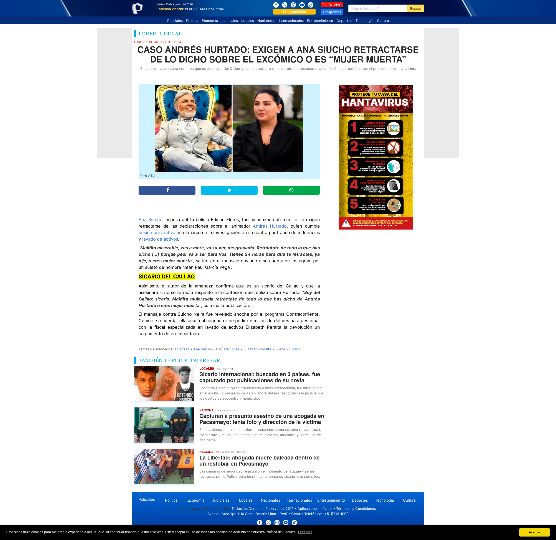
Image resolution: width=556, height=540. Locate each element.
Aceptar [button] (534, 532)
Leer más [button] (305, 532)
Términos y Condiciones (356, 508)
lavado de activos (160, 239)
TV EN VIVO (332, 5)
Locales (247, 20)
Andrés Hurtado (270, 226)
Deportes (344, 20)
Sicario (295, 349)
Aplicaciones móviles (315, 508)
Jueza (280, 349)
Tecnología (365, 20)
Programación (294, 12)
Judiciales (230, 20)
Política (192, 20)
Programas (332, 12)
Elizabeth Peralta (257, 349)
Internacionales (291, 20)
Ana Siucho (150, 219)
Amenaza (181, 349)
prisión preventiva (157, 232)
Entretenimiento (320, 20)
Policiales (175, 20)
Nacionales (266, 20)
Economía (210, 20)
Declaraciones (227, 349)
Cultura (383, 20)
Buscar (415, 8)
